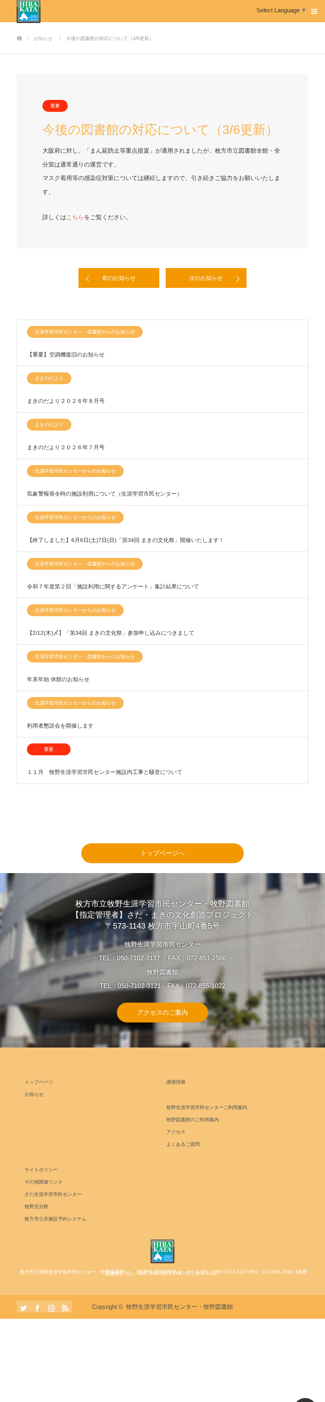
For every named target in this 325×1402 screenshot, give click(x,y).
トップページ (39, 1082)
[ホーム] (19, 25)
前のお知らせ (119, 278)
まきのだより (49, 378)
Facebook (36, 1306)
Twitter (23, 1306)
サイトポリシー (41, 1169)
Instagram (50, 1306)
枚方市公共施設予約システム (55, 1219)
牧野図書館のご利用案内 (192, 1119)
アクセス (175, 1132)
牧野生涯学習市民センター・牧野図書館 (179, 1306)
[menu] (314, 11)
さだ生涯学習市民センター (53, 1194)
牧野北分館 (36, 1206)
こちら (75, 217)
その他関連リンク (44, 1182)
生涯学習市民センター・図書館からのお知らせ (85, 332)
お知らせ (34, 1094)
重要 (55, 106)
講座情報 (175, 1082)
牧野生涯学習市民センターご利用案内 (206, 1107)
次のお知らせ (206, 278)
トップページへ (162, 853)
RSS (64, 1306)
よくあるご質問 (183, 1144)
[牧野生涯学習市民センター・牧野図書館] (162, 1251)
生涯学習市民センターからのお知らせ (75, 471)
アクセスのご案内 (162, 1012)
